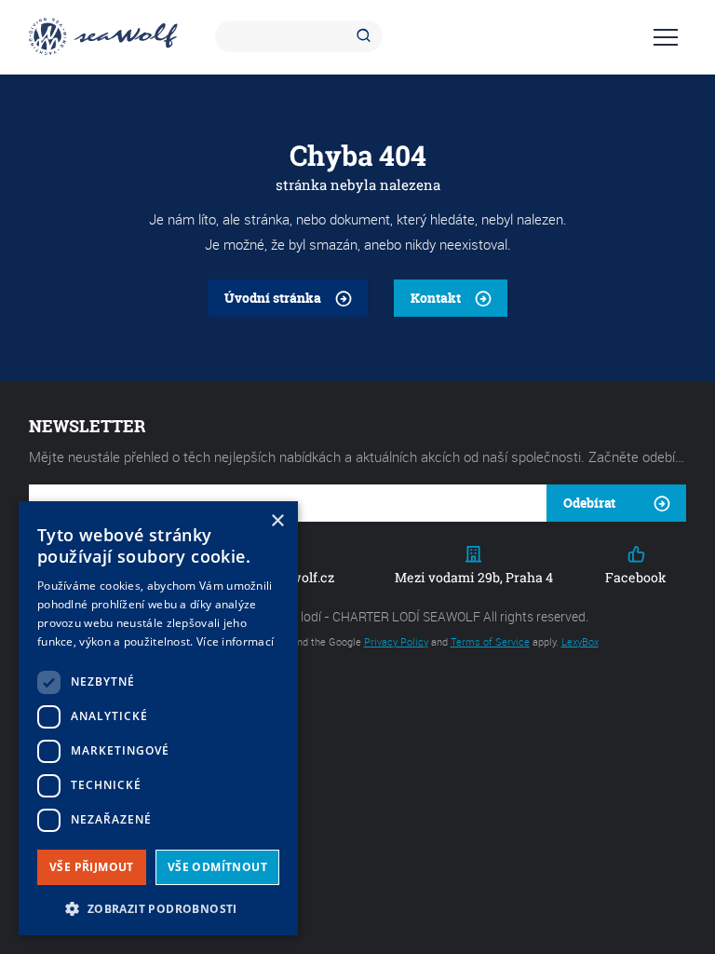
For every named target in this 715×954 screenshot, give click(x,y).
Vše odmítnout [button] (217, 867)
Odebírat (589, 502)
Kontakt (436, 298)
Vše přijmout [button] (91, 867)
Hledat (367, 36)
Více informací (235, 641)
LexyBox (580, 641)
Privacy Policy (396, 641)
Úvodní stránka (272, 298)
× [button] (277, 521)
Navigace (665, 37)
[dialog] (158, 718)
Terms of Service (490, 641)
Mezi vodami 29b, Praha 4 (474, 577)
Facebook (636, 577)
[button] (158, 907)
